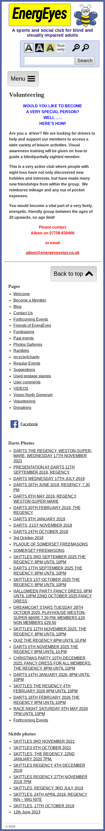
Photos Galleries (27, 344)
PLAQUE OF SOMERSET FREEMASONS (50, 544)
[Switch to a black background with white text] (39, 47)
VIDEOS (20, 388)
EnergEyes (39, 13)
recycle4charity (26, 357)
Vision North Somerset (32, 395)
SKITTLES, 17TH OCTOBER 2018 (43, 806)
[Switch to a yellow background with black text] (50, 47)
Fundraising (23, 332)
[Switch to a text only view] (60, 47)
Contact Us (23, 313)
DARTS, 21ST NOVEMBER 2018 (42, 525)
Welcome (21, 294)
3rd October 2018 (28, 538)
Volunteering (24, 401)
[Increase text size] (75, 47)
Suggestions (24, 370)
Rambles (21, 351)
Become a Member (29, 300)
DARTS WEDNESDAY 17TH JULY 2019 (49, 479)
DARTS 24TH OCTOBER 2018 (40, 532)
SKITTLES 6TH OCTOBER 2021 (42, 748)
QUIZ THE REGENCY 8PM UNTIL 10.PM (49, 640)
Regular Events (26, 363)
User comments (27, 382)
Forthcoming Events (30, 319)
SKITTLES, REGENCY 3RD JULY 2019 (48, 788)
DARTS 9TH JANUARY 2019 (39, 519)
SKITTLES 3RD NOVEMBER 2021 (44, 741)
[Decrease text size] (85, 47)
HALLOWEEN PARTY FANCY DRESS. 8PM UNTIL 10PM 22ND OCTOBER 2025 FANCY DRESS (52, 596)
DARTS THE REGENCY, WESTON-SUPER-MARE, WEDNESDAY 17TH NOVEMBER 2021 (52, 456)
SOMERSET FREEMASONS (38, 550)
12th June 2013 (26, 812)
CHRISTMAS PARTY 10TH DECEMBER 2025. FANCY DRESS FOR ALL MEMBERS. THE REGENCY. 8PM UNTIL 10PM (52, 663)
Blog (17, 307)
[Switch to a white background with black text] (28, 47)
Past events (23, 338)
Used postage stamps (32, 376)
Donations (22, 407)
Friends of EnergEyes (32, 325)
